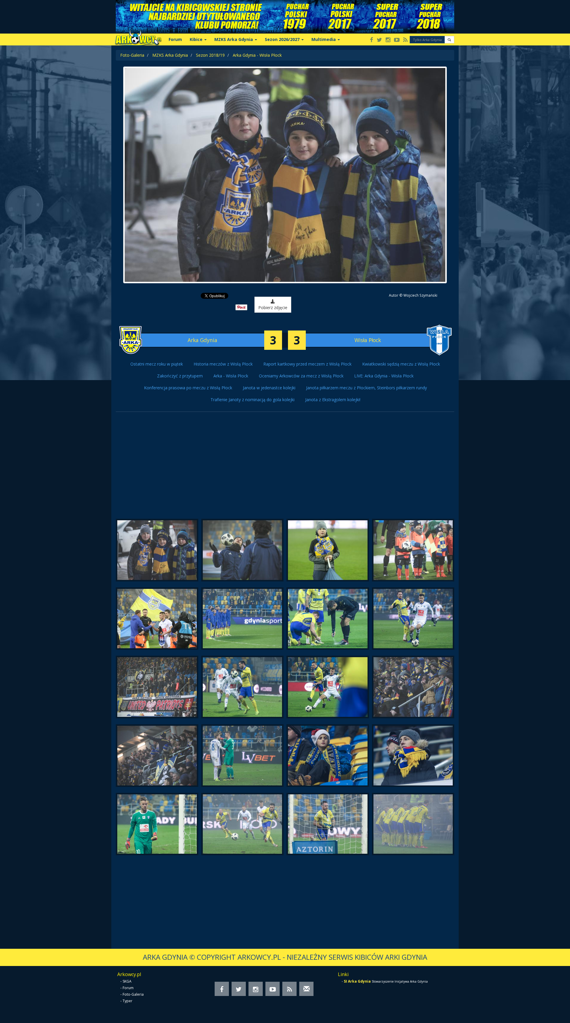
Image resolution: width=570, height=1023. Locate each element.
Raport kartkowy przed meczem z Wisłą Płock (307, 364)
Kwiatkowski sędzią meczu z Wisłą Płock (401, 364)
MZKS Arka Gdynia (170, 55)
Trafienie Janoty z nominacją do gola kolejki (252, 399)
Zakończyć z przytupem (180, 376)
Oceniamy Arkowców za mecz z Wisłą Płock (301, 376)
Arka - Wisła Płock (230, 376)
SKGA (127, 981)
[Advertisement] (285, 468)
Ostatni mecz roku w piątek (156, 364)
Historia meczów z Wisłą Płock (223, 364)
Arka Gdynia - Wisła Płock (257, 55)
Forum (175, 39)
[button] (449, 39)
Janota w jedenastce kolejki (269, 387)
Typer (127, 1000)
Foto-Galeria (132, 55)
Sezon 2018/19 (210, 55)
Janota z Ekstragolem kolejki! (332, 399)
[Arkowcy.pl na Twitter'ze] (379, 40)
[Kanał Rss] (405, 40)
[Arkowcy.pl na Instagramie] (388, 40)
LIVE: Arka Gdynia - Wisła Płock (384, 376)
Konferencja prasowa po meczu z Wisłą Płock (188, 387)
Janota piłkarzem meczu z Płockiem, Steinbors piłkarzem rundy (366, 387)
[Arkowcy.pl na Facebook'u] (371, 40)
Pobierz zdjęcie (272, 307)
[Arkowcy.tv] (396, 40)
